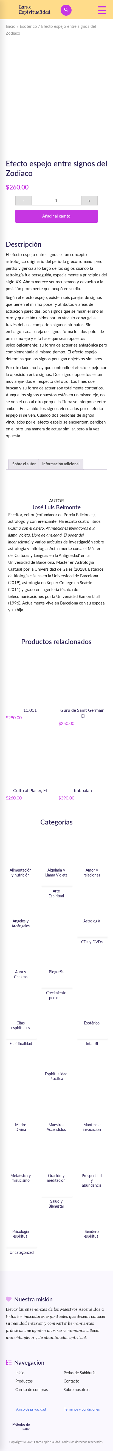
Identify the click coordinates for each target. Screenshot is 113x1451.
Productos (24, 1381)
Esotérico (28, 26)
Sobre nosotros (76, 1390)
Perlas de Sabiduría (79, 1373)
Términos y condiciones (82, 1409)
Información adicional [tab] (60, 464)
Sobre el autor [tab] (24, 464)
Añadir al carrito (56, 216)
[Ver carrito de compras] (84, 10)
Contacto (71, 1381)
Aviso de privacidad (31, 1409)
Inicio (11, 26)
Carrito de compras (31, 1390)
